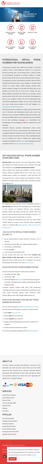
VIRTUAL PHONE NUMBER (10, 33)
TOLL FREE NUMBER (21, 47)
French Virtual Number (9, 429)
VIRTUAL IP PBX (32, 32)
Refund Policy (6, 405)
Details (34, 455)
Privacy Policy (6, 452)
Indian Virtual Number (9, 426)
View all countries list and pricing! (23, 143)
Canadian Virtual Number (9, 421)
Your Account (30, 262)
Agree (12, 459)
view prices (19, 279)
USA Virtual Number (8, 418)
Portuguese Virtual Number (10, 431)
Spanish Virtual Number (9, 434)
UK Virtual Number (8, 424)
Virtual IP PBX (6, 400)
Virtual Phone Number (9, 395)
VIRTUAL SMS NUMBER (21, 33)
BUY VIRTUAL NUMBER (32, 47)
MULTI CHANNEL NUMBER (10, 47)
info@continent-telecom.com (28, 307)
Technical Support (32, 331)
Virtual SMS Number (8, 398)
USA (39, 214)
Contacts (5, 449)
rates (22, 141)
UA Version (5, 411)
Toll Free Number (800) (9, 403)
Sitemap (4, 408)
